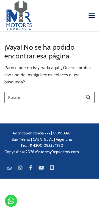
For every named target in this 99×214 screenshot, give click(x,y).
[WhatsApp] (9, 167)
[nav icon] (92, 15)
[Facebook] (30, 167)
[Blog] (52, 167)
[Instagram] (20, 167)
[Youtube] (41, 167)
